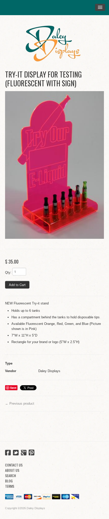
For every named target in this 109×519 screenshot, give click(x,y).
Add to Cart (17, 284)
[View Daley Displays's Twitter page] (16, 453)
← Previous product (19, 403)
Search (10, 475)
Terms (9, 486)
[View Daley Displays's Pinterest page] (31, 453)
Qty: (8, 272)
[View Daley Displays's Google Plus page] (24, 453)
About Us (12, 470)
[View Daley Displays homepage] (54, 41)
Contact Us (14, 465)
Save (13, 388)
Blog (9, 480)
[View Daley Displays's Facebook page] (8, 453)
